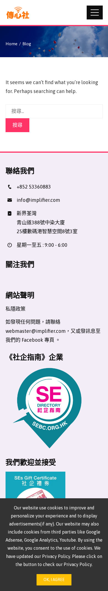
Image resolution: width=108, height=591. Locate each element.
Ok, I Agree (54, 579)
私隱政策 (15, 309)
